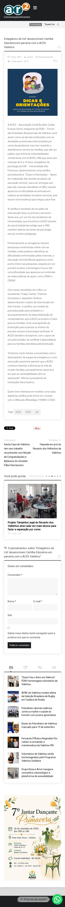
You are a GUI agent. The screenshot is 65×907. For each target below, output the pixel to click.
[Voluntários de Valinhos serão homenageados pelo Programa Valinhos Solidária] (13, 757)
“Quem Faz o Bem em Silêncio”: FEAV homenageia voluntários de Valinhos (39, 681)
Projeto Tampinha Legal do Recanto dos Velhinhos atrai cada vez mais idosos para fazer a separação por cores (32, 526)
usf (37, 412)
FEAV (28, 412)
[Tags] (54, 668)
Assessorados (45, 57)
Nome (12, 601)
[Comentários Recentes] (40, 668)
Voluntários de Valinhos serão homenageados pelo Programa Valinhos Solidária (38, 757)
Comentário (15, 575)
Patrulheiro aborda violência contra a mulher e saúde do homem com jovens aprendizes (38, 711)
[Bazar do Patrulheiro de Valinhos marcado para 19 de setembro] (13, 727)
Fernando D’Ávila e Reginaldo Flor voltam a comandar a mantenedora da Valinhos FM (39, 742)
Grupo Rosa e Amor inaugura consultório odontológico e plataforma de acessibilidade (37, 773)
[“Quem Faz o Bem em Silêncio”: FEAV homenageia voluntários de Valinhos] (13, 681)
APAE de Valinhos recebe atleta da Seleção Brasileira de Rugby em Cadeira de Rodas (38, 696)
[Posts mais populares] (25, 668)
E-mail (37, 601)
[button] (57, 899)
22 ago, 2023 (16, 533)
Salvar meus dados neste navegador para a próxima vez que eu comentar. (31, 635)
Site (10, 615)
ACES (18, 412)
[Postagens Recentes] (11, 668)
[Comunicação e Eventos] (17, 10)
